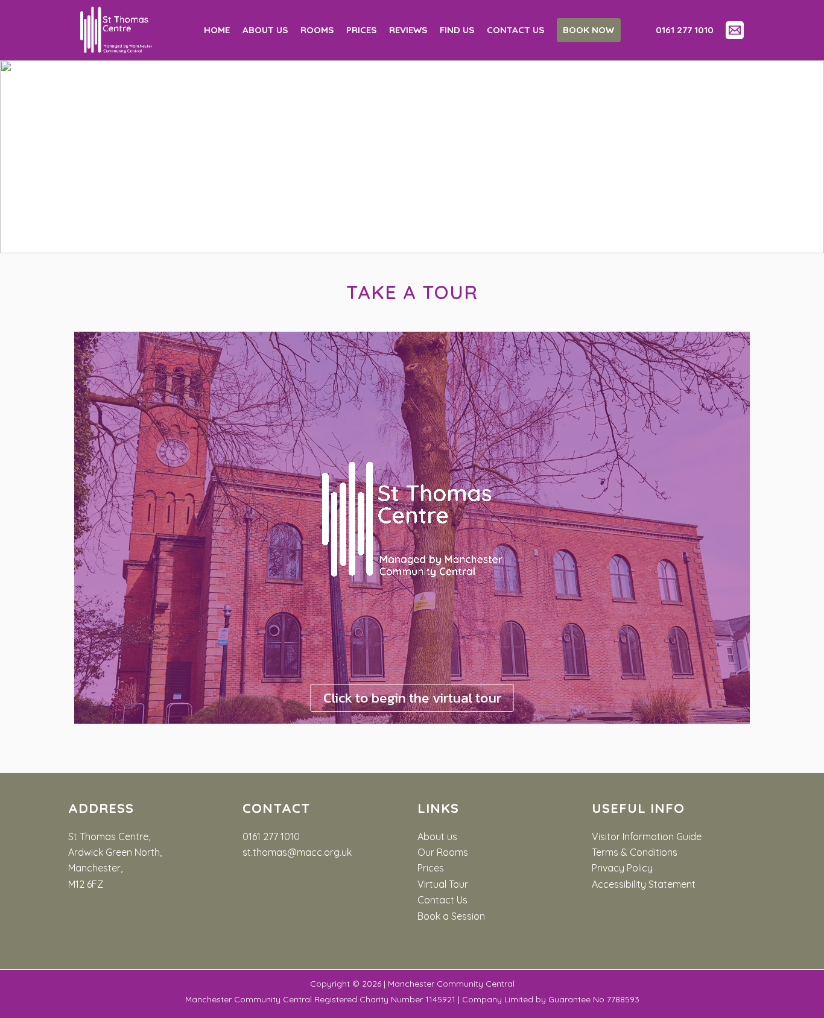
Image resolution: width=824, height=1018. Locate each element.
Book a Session (451, 916)
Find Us (457, 30)
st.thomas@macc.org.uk (297, 852)
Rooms (317, 30)
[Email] (735, 30)
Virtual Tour (442, 884)
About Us (265, 30)
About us (437, 836)
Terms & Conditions (634, 852)
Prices (361, 30)
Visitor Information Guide (647, 836)
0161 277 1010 (271, 836)
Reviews (408, 30)
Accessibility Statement (644, 884)
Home (217, 30)
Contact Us (442, 900)
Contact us (515, 30)
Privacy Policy (622, 868)
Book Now (588, 30)
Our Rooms (442, 852)
